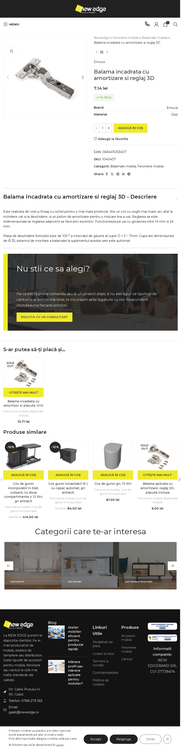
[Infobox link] (147, 24)
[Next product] (107, 52)
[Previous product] (96, 52)
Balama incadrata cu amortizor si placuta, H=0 (23, 403)
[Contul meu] (156, 24)
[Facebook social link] (106, 174)
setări (60, 745)
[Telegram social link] (129, 174)
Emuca (99, 62)
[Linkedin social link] (123, 174)
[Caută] (175, 24)
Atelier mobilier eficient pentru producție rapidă (75, 638)
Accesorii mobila (128, 638)
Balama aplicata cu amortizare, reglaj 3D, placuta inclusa (157, 488)
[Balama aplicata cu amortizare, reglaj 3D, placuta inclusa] (158, 455)
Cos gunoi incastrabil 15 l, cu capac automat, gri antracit (68, 488)
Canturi (126, 659)
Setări (150, 739)
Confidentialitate (105, 673)
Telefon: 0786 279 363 (25, 701)
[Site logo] (90, 9)
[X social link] (112, 174)
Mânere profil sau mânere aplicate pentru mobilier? (75, 673)
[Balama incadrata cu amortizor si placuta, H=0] (23, 373)
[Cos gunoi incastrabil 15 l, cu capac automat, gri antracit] (68, 455)
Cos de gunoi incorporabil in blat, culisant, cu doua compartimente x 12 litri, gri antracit (23, 492)
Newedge (101, 38)
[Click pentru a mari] (12, 51)
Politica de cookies (101, 682)
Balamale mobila (155, 38)
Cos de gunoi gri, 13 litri (112, 484)
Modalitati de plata (103, 644)
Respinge (123, 739)
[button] (7, 77)
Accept (95, 739)
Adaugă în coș (130, 128)
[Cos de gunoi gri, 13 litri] (113, 455)
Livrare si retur (103, 654)
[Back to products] (101, 52)
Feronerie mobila (126, 38)
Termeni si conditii (100, 663)
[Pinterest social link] (118, 174)
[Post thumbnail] (56, 639)
